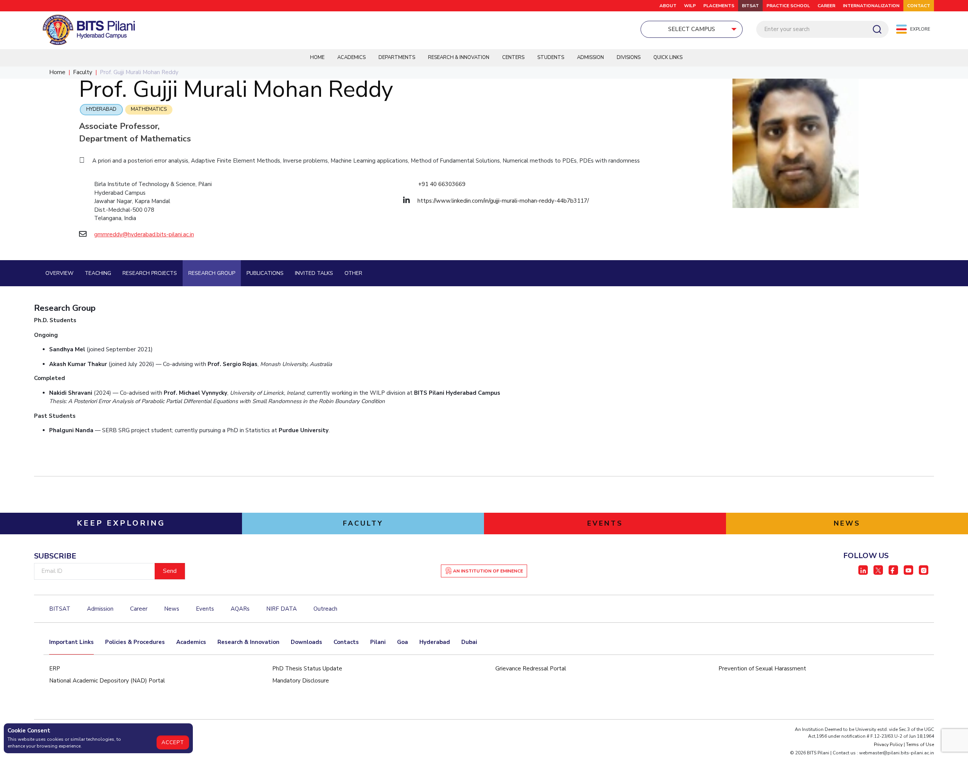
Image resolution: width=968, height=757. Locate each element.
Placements (718, 6)
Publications (265, 273)
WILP (690, 6)
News (171, 609)
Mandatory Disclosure (300, 680)
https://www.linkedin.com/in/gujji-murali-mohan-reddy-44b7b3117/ (503, 201)
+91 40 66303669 (441, 184)
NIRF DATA (281, 609)
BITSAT (750, 6)
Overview (59, 273)
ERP (54, 668)
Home (317, 57)
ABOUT (667, 6)
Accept (172, 742)
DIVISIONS (629, 57)
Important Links (71, 642)
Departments (397, 57)
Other (353, 273)
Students (550, 57)
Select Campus (691, 29)
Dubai (469, 642)
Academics (351, 57)
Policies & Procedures (135, 642)
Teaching (98, 273)
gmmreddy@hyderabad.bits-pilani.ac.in (144, 234)
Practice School (788, 6)
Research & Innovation (458, 57)
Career (138, 609)
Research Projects (150, 273)
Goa (402, 642)
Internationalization (871, 6)
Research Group (211, 273)
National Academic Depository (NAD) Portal (107, 680)
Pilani (378, 642)
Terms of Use (920, 744)
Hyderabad (101, 109)
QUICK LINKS (668, 57)
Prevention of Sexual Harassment (762, 668)
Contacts (346, 642)
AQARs (240, 609)
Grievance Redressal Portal (530, 668)
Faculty (82, 72)
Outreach (325, 609)
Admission (590, 57)
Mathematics (149, 109)
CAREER (826, 6)
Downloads (306, 642)
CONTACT (918, 6)
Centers (513, 57)
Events (205, 609)
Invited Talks (314, 273)
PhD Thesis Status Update (307, 668)
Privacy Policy (888, 744)
